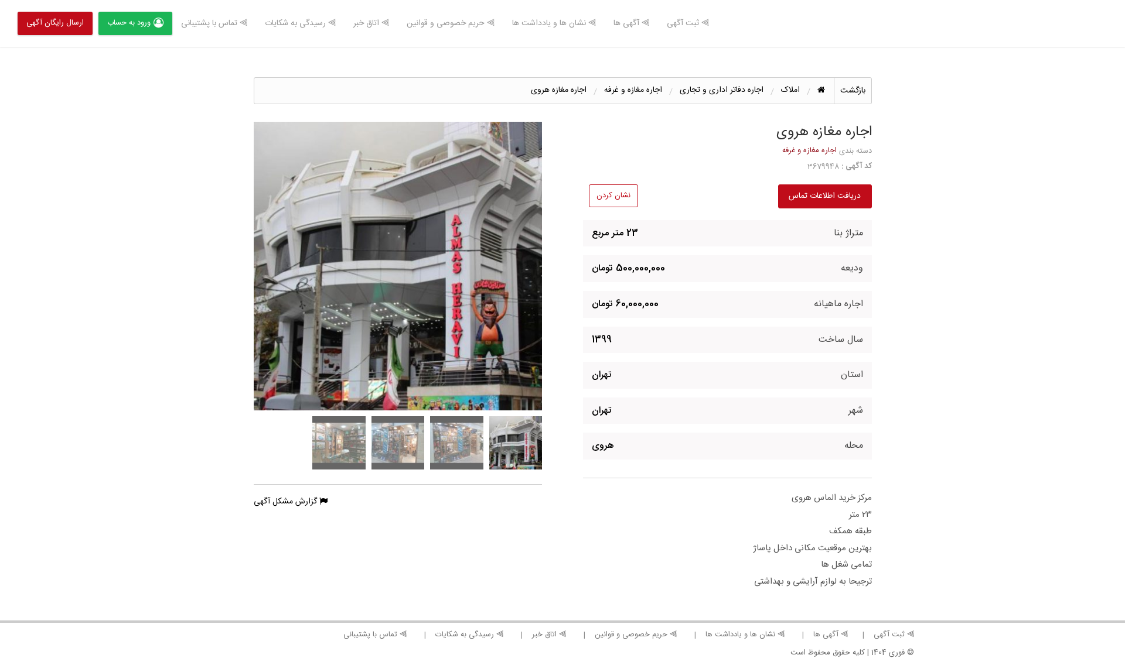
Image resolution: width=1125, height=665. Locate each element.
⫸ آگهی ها (631, 23)
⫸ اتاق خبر (371, 23)
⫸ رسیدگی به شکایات (300, 23)
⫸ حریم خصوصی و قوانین (451, 23)
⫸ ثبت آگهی (688, 23)
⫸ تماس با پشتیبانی (214, 23)
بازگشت (852, 91)
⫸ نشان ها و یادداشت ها (554, 23)
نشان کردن (613, 195)
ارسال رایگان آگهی (55, 22)
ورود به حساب (129, 22)
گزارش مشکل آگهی (286, 502)
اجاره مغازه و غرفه (809, 150)
